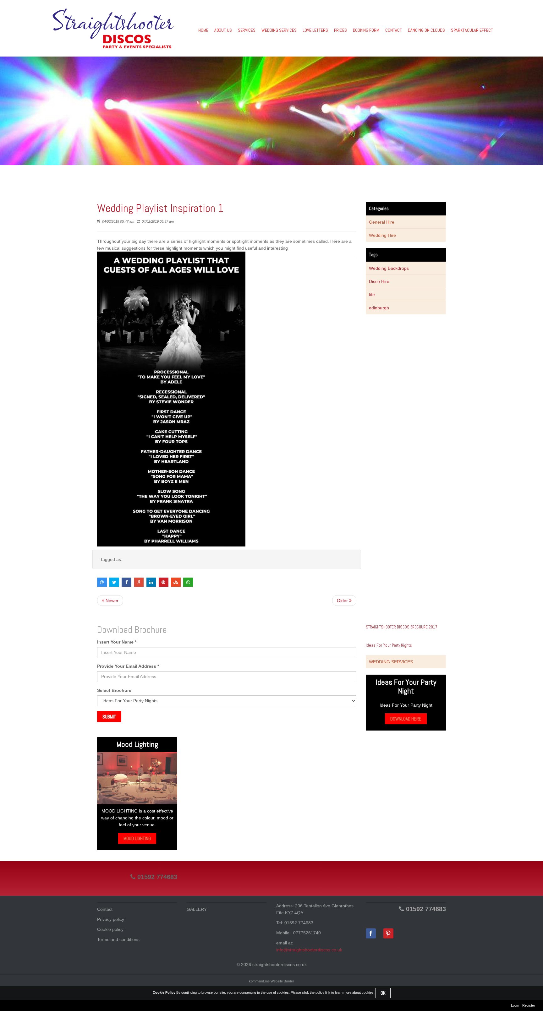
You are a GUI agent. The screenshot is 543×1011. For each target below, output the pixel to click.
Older (343, 600)
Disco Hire (379, 281)
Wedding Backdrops (389, 268)
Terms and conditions (118, 939)
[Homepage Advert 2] (137, 778)
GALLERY (197, 909)
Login (515, 1005)
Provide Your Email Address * (128, 666)
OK (383, 993)
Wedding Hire (382, 235)
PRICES (340, 30)
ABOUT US (223, 30)
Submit (109, 717)
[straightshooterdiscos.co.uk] (113, 28)
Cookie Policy (164, 992)
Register (528, 1005)
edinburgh (379, 307)
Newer (111, 600)
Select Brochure (114, 690)
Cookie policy (110, 929)
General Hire (381, 222)
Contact (104, 909)
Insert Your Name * (116, 641)
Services (246, 30)
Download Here (405, 719)
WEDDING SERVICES (279, 30)
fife (372, 294)
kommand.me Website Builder (271, 981)
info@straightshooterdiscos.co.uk (309, 949)
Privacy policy (110, 919)
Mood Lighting (137, 838)
